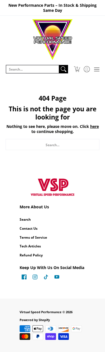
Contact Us (29, 228)
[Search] (63, 69)
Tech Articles (30, 246)
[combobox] (32, 69)
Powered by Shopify (35, 320)
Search (25, 219)
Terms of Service (33, 237)
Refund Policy (31, 255)
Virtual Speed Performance (41, 312)
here (94, 126)
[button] (77, 69)
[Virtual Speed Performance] (52, 40)
